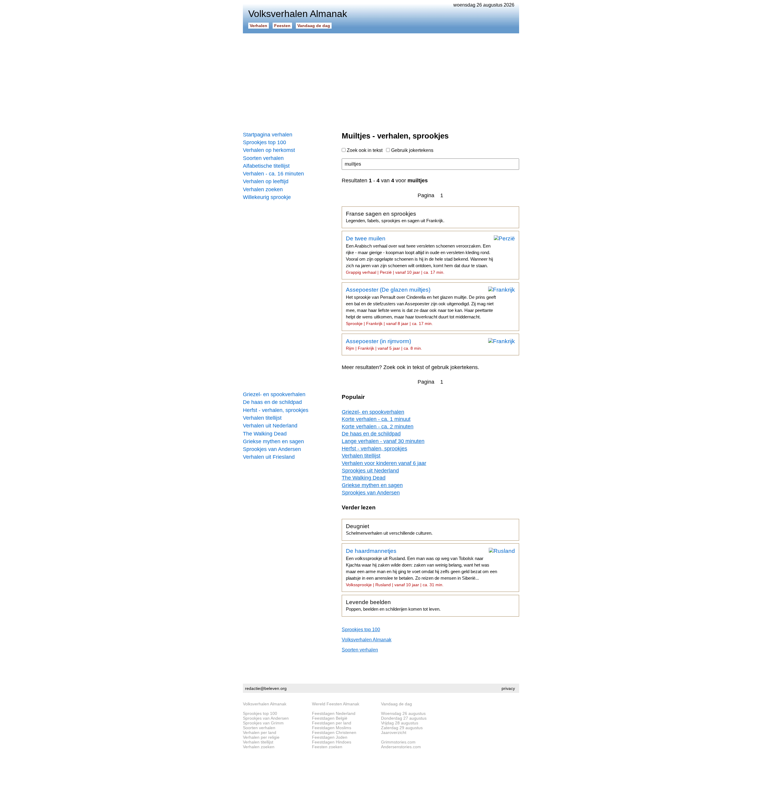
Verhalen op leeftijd (265, 181)
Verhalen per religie (261, 737)
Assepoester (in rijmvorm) (384, 344)
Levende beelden (393, 605)
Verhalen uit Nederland (270, 426)
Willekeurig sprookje (267, 197)
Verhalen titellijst (262, 418)
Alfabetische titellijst (266, 166)
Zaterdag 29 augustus (402, 727)
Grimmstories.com (398, 742)
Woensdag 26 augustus (403, 713)
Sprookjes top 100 (264, 142)
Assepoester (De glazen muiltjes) (421, 306)
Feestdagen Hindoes (331, 742)
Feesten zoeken (327, 746)
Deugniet (389, 529)
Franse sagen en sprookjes (395, 217)
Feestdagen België (329, 718)
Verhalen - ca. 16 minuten (273, 174)
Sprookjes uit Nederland (370, 471)
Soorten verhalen (263, 158)
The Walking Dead (265, 434)
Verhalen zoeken (263, 189)
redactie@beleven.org (266, 688)
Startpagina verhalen (267, 135)
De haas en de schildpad (272, 402)
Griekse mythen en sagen (273, 441)
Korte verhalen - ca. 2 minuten (377, 427)
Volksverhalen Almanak (366, 639)
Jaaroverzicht (393, 732)
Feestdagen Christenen (334, 732)
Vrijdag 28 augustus (399, 723)
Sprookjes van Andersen (272, 449)
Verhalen (258, 25)
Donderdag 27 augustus (404, 718)
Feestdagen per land (331, 723)
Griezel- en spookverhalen (274, 394)
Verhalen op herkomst (269, 150)
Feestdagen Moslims (331, 727)
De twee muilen (419, 255)
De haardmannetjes (421, 567)
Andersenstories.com (401, 746)
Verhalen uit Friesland (269, 457)
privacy (508, 688)
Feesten (282, 25)
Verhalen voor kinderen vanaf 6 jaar (384, 463)
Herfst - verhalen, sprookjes (275, 410)
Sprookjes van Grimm (263, 723)
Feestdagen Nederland (333, 713)
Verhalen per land (259, 732)
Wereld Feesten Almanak (335, 703)
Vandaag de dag (313, 25)
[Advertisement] (381, 80)
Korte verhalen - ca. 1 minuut (376, 419)
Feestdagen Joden (329, 737)
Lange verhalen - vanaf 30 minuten (383, 441)
